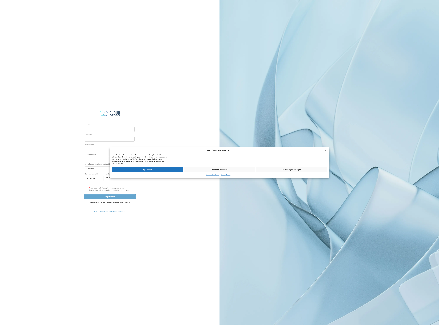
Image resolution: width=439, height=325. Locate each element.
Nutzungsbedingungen (109, 188)
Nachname (89, 144)
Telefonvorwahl (91, 174)
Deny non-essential (219, 170)
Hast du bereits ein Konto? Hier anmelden (109, 211)
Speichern (147, 170)
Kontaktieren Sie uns (122, 202)
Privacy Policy (225, 175)
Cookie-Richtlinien (212, 175)
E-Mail (87, 125)
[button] (325, 150)
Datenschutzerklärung (97, 190)
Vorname (88, 135)
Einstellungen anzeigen (291, 170)
